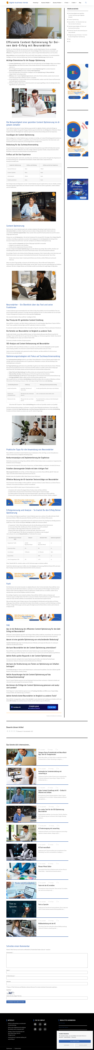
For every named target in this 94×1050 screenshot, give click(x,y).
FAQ (69, 41)
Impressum (73, 1037)
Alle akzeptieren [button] (74, 1041)
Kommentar (9, 952)
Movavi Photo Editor (44, 866)
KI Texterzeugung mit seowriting (48, 828)
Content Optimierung (73, 19)
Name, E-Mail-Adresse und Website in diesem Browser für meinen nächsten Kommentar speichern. (32, 987)
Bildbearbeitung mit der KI (47, 923)
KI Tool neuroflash (44, 847)
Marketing (35, 2)
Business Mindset (57, 2)
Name (8, 970)
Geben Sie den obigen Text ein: (14, 995)
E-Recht (73, 2)
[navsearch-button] (86, 3)
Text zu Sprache (43, 904)
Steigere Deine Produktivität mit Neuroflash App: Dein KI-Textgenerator (52, 753)
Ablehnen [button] (66, 1045)
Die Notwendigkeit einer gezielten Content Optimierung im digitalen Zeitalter (76, 15)
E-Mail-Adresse (10, 975)
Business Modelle (45, 2)
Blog (80, 2)
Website (8, 981)
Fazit (69, 39)
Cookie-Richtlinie (67, 1037)
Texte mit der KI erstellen (46, 885)
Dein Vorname (62, 1023)
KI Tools (66, 2)
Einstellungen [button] (83, 1045)
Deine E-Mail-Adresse (63, 1027)
